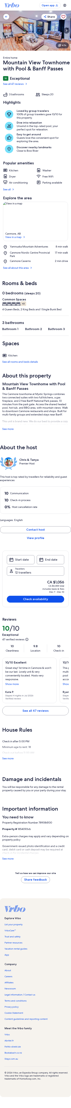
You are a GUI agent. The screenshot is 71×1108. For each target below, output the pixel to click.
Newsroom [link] (10, 988)
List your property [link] (14, 924)
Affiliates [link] (9, 982)
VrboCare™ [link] (10, 930)
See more (8, 429)
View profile (35, 538)
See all (7, 189)
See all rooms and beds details (20, 361)
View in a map (13, 237)
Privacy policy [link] (12, 1006)
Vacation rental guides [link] (16, 948)
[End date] (50, 559)
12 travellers (23, 572)
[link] (6, 17)
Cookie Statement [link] (14, 1012)
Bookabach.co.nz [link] (13, 1052)
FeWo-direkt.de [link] (13, 1046)
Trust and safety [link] (12, 936)
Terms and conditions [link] (16, 1000)
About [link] (8, 970)
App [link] (7, 954)
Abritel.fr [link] (9, 1040)
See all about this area (16, 268)
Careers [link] (8, 976)
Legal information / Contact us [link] (20, 994)
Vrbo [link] (7, 1034)
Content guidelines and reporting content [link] (26, 1019)
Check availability (35, 599)
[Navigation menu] (65, 5)
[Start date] (20, 559)
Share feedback (35, 879)
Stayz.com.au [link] (11, 1058)
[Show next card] (66, 31)
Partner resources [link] (13, 942)
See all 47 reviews (13, 84)
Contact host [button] (35, 529)
